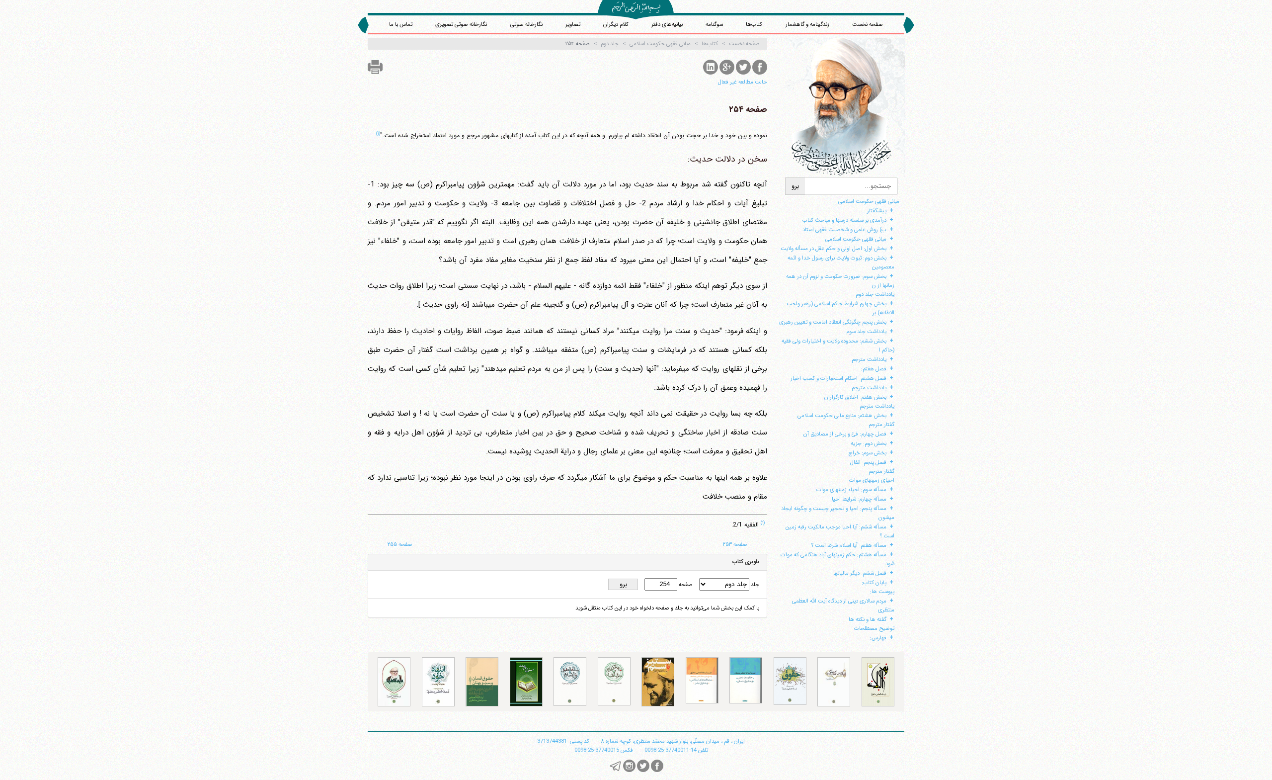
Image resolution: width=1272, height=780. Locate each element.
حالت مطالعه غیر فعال (742, 82)
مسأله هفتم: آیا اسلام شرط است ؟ (848, 545)
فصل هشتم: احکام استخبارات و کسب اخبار (838, 378)
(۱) (378, 133)
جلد (754, 584)
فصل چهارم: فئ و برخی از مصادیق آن (844, 434)
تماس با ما (400, 24)
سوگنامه (714, 24)
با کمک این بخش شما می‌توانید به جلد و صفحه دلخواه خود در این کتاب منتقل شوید (667, 608)
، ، (673, 741)
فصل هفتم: (873, 368)
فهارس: (878, 637)
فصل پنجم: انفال (868, 462)
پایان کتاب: (874, 582)
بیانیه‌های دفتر (667, 24)
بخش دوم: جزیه (868, 443)
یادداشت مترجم (869, 359)
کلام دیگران (616, 24)
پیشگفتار (876, 210)
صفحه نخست (867, 24)
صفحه (685, 584)
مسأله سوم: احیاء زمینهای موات (851, 489)
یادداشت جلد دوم (875, 294)
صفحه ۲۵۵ (400, 544)
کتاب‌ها (754, 24)
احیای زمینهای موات (871, 480)
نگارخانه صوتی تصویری (461, 24)
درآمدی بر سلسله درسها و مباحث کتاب (844, 220)
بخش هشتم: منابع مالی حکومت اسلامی (841, 415)
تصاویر (572, 24)
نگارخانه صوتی (526, 24)
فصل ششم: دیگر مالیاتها (859, 573)
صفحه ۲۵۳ (735, 544)
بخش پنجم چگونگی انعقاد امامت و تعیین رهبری (832, 322)
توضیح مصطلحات (874, 628)
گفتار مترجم (881, 424)
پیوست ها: (882, 591)
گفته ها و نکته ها (867, 619)
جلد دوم (610, 44)
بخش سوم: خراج (867, 452)
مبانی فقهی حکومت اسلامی (868, 201)
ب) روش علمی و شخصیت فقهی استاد (844, 229)
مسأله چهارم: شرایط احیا (859, 499)
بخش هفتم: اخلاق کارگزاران (855, 397)
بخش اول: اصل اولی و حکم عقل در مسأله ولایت (833, 248)
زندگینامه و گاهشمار (807, 24)
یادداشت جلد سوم (866, 331)
